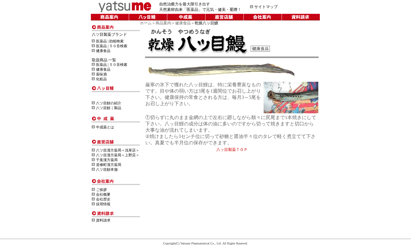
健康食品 (183, 23)
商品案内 (163, 23)
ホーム (146, 23)
